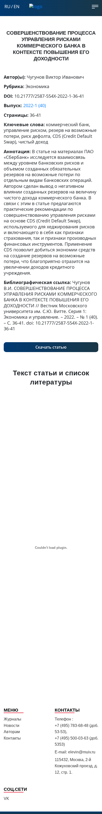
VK (6, 798)
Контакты (12, 738)
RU (7, 6)
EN (17, 6)
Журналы (12, 719)
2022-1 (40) (34, 105)
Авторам (12, 732)
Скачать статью (51, 347)
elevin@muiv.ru (81, 752)
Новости (11, 725)
